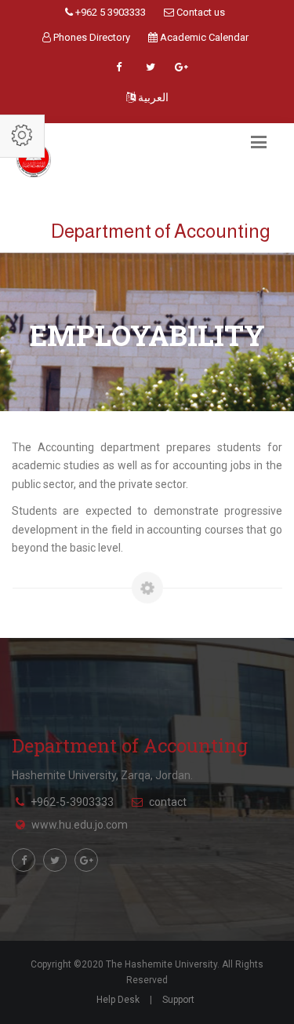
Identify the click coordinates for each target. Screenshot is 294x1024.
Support (178, 999)
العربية (152, 97)
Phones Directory (90, 37)
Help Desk (118, 999)
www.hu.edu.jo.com (79, 824)
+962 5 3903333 (109, 12)
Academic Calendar (203, 37)
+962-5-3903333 (72, 802)
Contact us (199, 12)
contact (168, 802)
